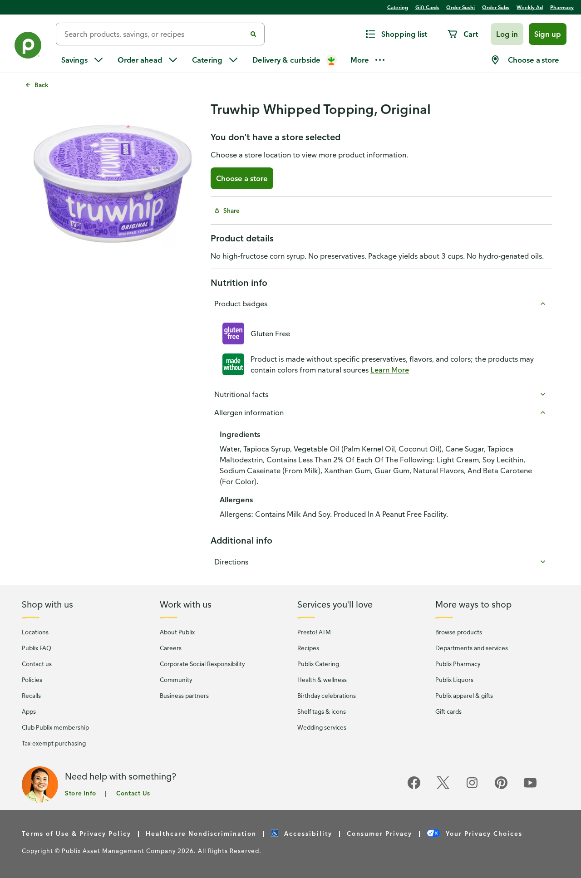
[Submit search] (253, 34)
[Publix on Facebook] (414, 787)
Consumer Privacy (379, 833)
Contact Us (133, 793)
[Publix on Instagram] (472, 787)
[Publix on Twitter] (443, 787)
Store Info (80, 793)
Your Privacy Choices (482, 833)
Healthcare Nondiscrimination (201, 833)
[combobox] (155, 34)
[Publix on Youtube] (530, 787)
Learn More (389, 369)
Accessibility (307, 833)
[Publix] (28, 47)
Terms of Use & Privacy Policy (76, 833)
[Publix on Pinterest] (501, 787)
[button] (507, 34)
